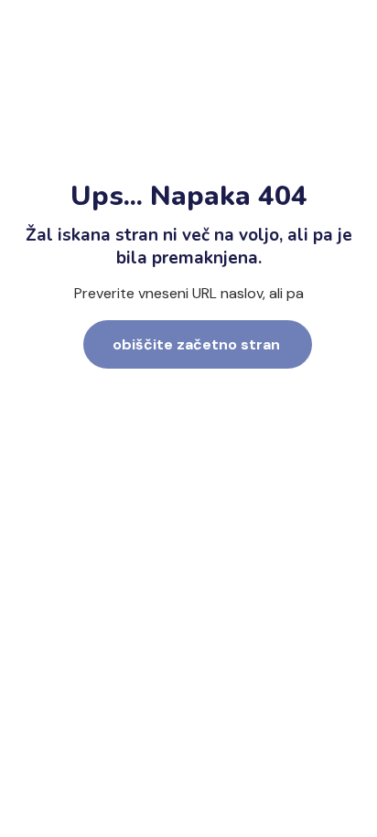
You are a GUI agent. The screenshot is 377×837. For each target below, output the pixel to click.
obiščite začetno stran (196, 344)
